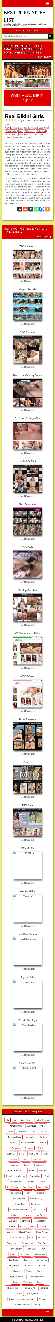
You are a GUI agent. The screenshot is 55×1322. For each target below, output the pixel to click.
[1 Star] (6, 120)
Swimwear (18, 137)
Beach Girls (43, 128)
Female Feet (15, 1181)
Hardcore (40, 1192)
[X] (19, 209)
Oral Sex (42, 1237)
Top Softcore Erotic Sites (24, 50)
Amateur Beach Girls (19, 128)
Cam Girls (33, 1153)
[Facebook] (41, 209)
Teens (15, 1282)
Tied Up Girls (29, 1287)
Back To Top (43, 237)
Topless (28, 137)
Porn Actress (27, 1243)
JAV (35, 1209)
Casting (13, 1159)
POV (43, 1248)
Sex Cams (24, 1254)
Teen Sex (27, 1282)
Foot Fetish (28, 1187)
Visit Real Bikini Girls (27, 98)
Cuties (26, 1164)
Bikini (20, 131)
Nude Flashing (11, 134)
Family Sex (35, 1176)
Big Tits (12, 1142)
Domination (39, 1164)
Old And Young (24, 1232)
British (40, 1148)
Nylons (9, 1232)
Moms (43, 1226)
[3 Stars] (12, 120)
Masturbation (41, 1220)
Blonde (42, 1142)
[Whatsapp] (36, 209)
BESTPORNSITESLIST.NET (28, 1319)
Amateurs (33, 128)
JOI (43, 1209)
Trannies (44, 1287)
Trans (19, 1293)
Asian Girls (23, 1131)
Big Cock (44, 1137)
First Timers (12, 1187)
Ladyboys (14, 1215)
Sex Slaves (13, 1259)
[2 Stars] (9, 120)
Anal (43, 1125)
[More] (47, 209)
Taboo (29, 1271)
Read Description (27, 281)
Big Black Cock (14, 1137)
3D (7, 1120)
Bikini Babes (29, 131)
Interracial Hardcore (19, 1209)
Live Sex (26, 1220)
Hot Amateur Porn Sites (23, 47)
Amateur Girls (16, 1125)
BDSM (44, 1131)
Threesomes (12, 1287)
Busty (21, 1153)
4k (15, 1120)
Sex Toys (27, 1259)
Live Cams (40, 1215)
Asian (10, 1131)
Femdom (31, 1181)
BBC (35, 1131)
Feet (47, 1176)
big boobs (30, 1137)
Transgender (32, 1293)
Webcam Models (22, 1304)
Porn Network (16, 1248)
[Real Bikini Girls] (27, 75)
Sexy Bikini (39, 134)
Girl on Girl (43, 1187)
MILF (22, 1226)
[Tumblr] (30, 209)
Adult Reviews (42, 1120)
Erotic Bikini (41, 131)
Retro (12, 1254)
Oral (31, 1237)
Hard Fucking (36, 1198)
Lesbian (27, 1215)
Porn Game (43, 1243)
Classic (25, 1159)
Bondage (29, 1148)
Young (37, 1304)
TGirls (39, 1282)
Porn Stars (31, 1248)
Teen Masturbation (36, 1276)
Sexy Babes (14, 1265)
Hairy (28, 1192)
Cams (45, 1153)
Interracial (35, 1204)
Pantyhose (11, 1243)
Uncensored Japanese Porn (21, 1299)
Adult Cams (26, 1120)
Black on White (27, 1142)
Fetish (42, 1181)
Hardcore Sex (19, 1198)
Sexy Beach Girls (25, 134)
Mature (12, 1226)
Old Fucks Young (16, 1237)
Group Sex (16, 1192)
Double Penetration (15, 1170)
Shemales (29, 1265)
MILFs (33, 1226)
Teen (39, 1271)
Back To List (44, 57)
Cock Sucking (39, 1159)
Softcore (9, 137)
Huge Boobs (20, 1204)
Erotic (31, 1170)
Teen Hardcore (16, 1276)
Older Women (42, 1232)
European (43, 1170)
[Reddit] (25, 209)
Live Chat (13, 1220)
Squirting (17, 1271)
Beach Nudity (11, 131)
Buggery (10, 1153)
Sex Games (39, 1254)
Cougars (14, 1164)
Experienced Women (15, 1176)
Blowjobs (16, 1148)
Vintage (42, 1299)
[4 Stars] (15, 120)
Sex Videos (42, 1259)
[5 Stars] (18, 120)
